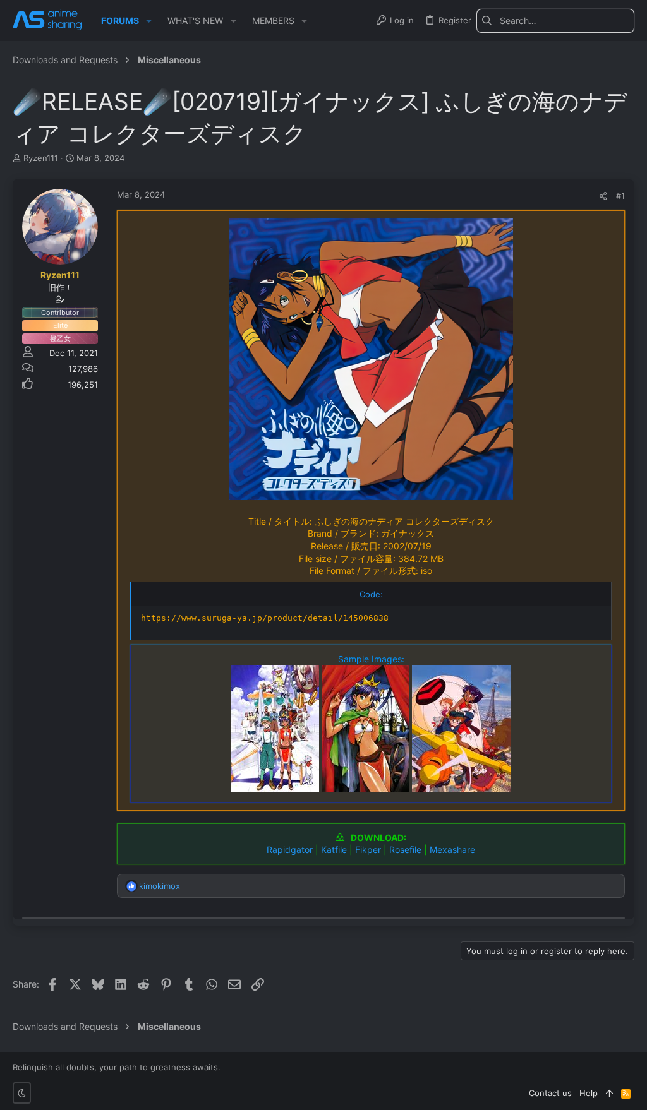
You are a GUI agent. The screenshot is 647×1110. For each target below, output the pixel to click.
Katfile (334, 849)
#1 (620, 196)
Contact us (550, 1093)
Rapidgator (290, 849)
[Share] (603, 196)
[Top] (609, 1092)
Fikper (368, 849)
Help (588, 1093)
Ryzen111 (40, 158)
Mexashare (452, 849)
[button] (148, 20)
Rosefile (405, 849)
